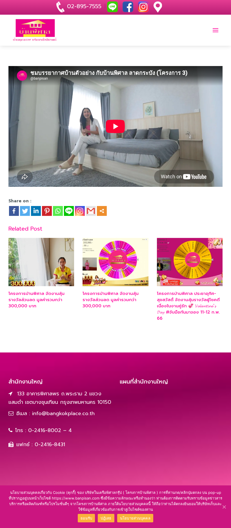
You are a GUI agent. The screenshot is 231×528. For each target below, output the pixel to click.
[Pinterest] (47, 211)
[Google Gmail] (91, 211)
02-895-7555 (84, 6)
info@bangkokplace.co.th (63, 413)
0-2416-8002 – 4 (50, 430)
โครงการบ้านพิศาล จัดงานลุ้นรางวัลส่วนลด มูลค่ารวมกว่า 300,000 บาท (36, 299)
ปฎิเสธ (106, 518)
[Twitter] (25, 211)
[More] (102, 211)
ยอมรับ (86, 518)
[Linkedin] (36, 211)
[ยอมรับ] (224, 507)
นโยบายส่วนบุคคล (135, 518)
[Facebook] (14, 211)
